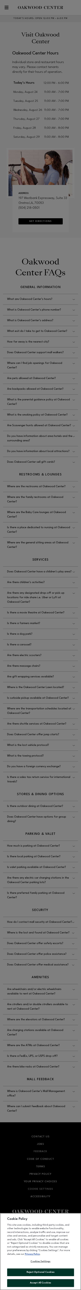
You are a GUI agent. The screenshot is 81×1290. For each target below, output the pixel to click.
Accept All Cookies (40, 1283)
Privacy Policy (32, 1254)
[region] (40, 1251)
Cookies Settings (40, 1261)
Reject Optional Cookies (41, 1272)
